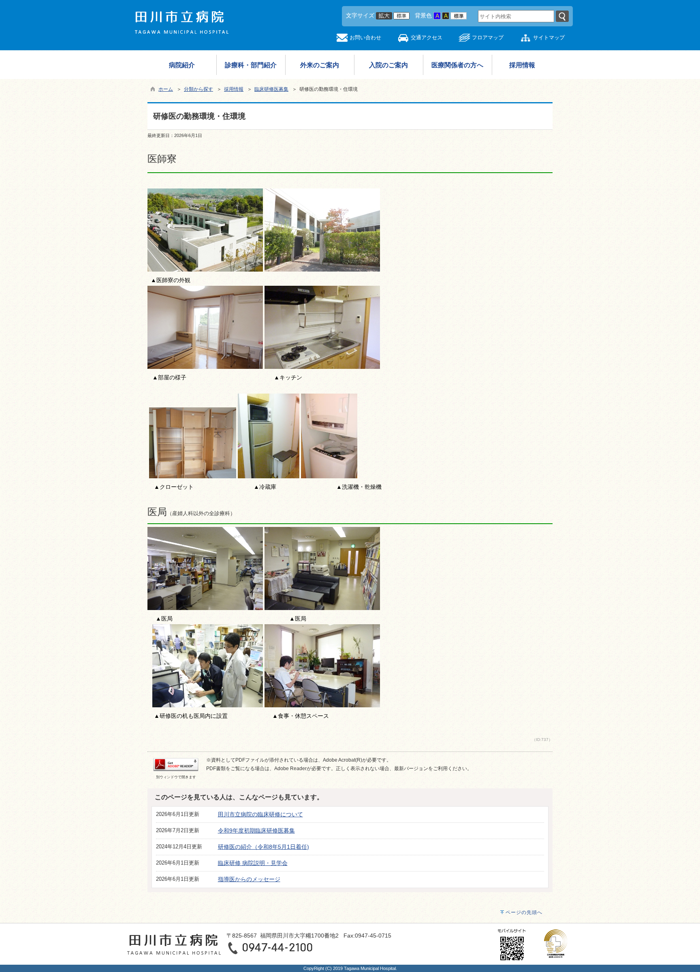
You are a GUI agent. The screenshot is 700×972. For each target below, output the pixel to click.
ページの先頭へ (524, 912)
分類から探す (198, 89)
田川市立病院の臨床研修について (260, 814)
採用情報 (233, 89)
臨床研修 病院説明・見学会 (253, 863)
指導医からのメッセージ (249, 879)
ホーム (165, 89)
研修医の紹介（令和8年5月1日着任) (263, 847)
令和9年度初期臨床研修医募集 (256, 830)
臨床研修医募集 (271, 89)
